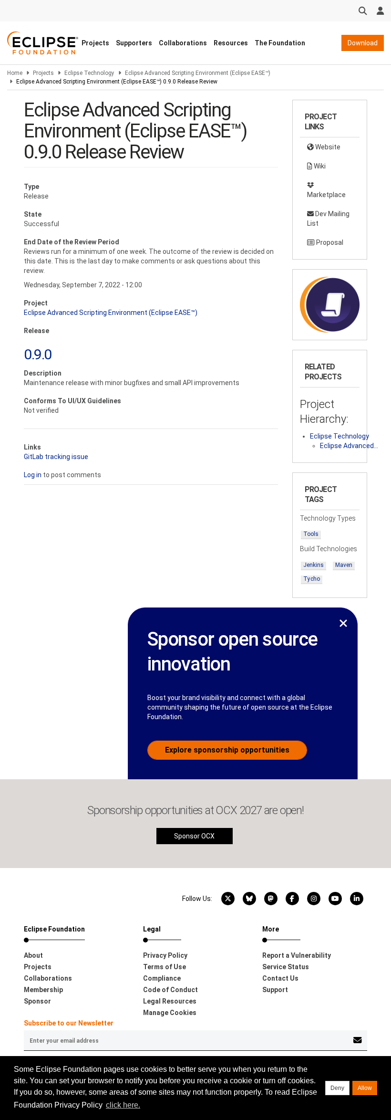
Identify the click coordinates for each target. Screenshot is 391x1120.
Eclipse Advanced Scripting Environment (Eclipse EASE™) (197, 73)
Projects (95, 43)
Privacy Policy (165, 955)
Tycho (311, 579)
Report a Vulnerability (296, 955)
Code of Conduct (170, 990)
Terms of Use (164, 967)
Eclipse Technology (89, 73)
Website (327, 147)
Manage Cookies (169, 1012)
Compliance (162, 978)
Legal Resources (169, 1001)
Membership (43, 990)
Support (275, 990)
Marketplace (326, 195)
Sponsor (37, 1001)
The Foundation (280, 43)
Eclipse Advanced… (349, 446)
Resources (231, 43)
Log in (32, 475)
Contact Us (280, 978)
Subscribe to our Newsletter (68, 1023)
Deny (337, 1088)
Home (14, 73)
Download (363, 43)
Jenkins (313, 565)
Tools (311, 534)
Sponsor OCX (194, 836)
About (33, 955)
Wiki (319, 166)
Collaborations (183, 43)
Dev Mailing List (328, 218)
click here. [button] (123, 1105)
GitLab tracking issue (56, 457)
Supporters (134, 43)
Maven (343, 565)
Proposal (329, 242)
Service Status (285, 967)
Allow (365, 1088)
